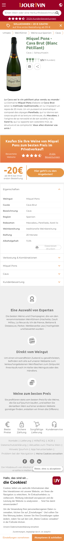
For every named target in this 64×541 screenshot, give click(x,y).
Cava (58, 33)
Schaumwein (41, 53)
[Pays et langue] (60, 5)
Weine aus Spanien (41, 33)
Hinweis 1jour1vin (18, 449)
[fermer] (60, 25)
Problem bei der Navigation (17, 453)
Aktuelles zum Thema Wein (45, 444)
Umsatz (7, 33)
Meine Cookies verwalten (49, 453)
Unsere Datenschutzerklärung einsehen (21, 527)
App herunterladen (42, 449)
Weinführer (21, 33)
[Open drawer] (4, 5)
